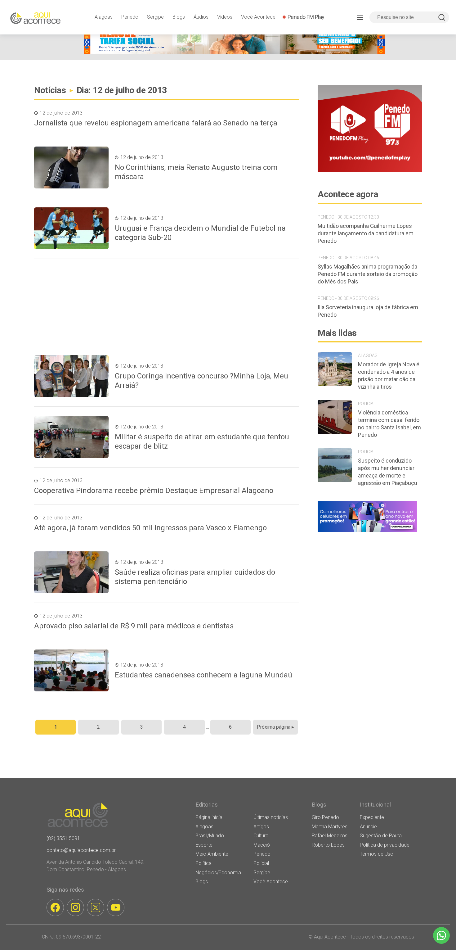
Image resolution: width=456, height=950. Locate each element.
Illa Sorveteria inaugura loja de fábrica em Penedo (368, 311)
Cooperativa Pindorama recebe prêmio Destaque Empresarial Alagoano (153, 490)
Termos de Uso (376, 854)
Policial (261, 863)
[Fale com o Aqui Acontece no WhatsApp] (441, 935)
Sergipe (155, 17)
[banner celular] (367, 532)
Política (203, 863)
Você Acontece (258, 17)
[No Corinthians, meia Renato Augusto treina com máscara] (71, 167)
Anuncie (368, 827)
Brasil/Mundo (209, 836)
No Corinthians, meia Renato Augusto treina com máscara (196, 172)
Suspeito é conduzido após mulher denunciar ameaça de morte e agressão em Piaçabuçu (387, 471)
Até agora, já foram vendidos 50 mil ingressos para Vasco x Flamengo (150, 527)
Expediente (372, 817)
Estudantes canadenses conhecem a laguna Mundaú (203, 675)
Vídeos (224, 17)
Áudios (201, 17)
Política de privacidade (384, 845)
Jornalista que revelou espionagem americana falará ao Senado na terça (155, 123)
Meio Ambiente (211, 854)
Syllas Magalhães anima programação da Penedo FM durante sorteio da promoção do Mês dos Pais (368, 274)
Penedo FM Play (306, 17)
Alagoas (104, 17)
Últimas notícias (270, 817)
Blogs (178, 17)
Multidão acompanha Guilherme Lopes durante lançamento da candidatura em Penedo (366, 233)
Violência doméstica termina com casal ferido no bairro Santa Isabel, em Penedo (389, 423)
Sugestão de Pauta (381, 836)
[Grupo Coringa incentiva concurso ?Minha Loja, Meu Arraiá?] (71, 376)
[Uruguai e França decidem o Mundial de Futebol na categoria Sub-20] (71, 228)
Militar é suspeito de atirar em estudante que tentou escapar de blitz (202, 441)
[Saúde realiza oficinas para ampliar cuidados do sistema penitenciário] (71, 572)
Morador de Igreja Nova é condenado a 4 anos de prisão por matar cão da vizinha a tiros (388, 375)
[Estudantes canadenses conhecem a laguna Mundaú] (71, 670)
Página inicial (209, 817)
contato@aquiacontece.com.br (81, 850)
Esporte (203, 845)
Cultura (260, 836)
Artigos (261, 827)
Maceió (261, 845)
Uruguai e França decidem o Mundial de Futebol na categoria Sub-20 (200, 233)
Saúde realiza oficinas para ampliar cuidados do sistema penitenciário (195, 577)
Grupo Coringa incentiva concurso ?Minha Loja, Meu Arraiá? (201, 381)
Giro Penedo (325, 817)
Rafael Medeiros (329, 836)
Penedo (129, 17)
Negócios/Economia (218, 872)
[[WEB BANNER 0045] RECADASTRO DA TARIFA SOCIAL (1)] (234, 52)
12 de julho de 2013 (61, 113)
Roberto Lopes (328, 845)
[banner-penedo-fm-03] (370, 170)
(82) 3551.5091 (63, 838)
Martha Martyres (329, 827)
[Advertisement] (166, 307)
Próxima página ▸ (275, 727)
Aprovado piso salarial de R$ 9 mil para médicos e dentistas (134, 626)
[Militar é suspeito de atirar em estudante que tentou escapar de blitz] (71, 437)
